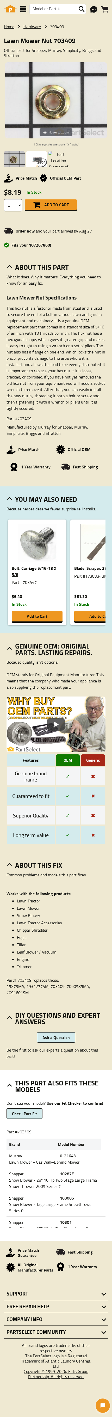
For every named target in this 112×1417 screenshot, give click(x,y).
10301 (66, 1222)
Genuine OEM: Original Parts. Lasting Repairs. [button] (53, 649)
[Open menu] (23, 9)
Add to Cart (56, 204)
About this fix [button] (38, 865)
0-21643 (68, 1156)
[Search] (81, 9)
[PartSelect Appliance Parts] (10, 9)
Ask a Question (56, 1037)
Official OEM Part (65, 178)
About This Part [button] (42, 267)
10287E (67, 1174)
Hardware (32, 26)
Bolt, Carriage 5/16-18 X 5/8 (34, 571)
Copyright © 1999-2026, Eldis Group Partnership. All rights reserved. (56, 1374)
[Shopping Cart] (104, 9)
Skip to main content (56, 52)
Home (9, 26)
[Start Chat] (103, 1405)
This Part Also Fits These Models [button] (56, 1086)
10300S (67, 1198)
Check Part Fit (24, 1113)
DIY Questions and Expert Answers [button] (57, 1018)
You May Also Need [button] (46, 499)
